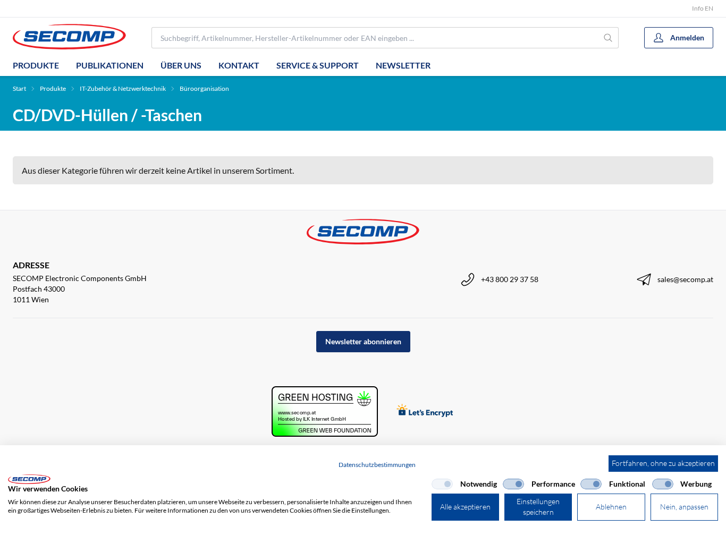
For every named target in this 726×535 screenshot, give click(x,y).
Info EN (702, 8)
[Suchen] (608, 37)
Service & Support (317, 65)
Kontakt (238, 65)
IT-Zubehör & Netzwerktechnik (123, 88)
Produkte (36, 65)
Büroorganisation (204, 88)
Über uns (181, 65)
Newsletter (403, 65)
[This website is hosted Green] (325, 411)
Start (19, 88)
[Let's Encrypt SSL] (425, 411)
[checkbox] (442, 484)
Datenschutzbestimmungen (377, 465)
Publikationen (109, 65)
